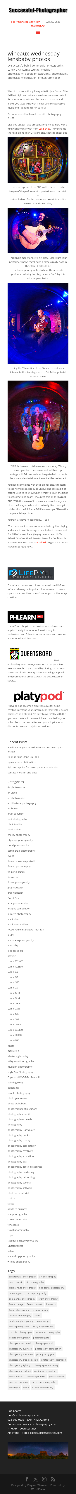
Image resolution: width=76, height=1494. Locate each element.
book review (14, 829)
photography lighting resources (25, 1166)
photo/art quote (41, 1337)
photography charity (19, 1140)
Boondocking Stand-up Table (23, 757)
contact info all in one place (22, 772)
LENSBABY (44, 128)
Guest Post (14, 898)
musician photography (20, 1066)
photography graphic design (23, 1359)
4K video (12, 792)
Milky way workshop (43, 1326)
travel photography (18, 1230)
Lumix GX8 (13, 1019)
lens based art (15, 950)
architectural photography (22, 803)
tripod (11, 1235)
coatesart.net (38, 25)
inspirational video (18, 924)
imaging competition (19, 908)
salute (11, 1203)
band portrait (16, 1282)
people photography (37, 73)
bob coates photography (51, 1287)
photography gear (49, 77)
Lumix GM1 (14, 1008)
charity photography (19, 834)
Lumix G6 (13, 971)
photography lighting (19, 1365)
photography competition (22, 1145)
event (11, 855)
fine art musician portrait (21, 861)
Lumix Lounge (30, 69)
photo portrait (16, 1376)
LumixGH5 (13, 1040)
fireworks (13, 877)
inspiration (13, 919)
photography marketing (21, 1172)
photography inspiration (53, 1359)
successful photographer (44, 1382)
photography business (20, 1348)
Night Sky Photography (20, 1072)
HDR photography (18, 903)
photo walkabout (17, 1103)
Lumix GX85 (14, 1024)
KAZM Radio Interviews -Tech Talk (26, 929)
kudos (11, 935)
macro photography (19, 1326)
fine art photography (19, 866)
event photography (48, 1298)
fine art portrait (16, 871)
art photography (47, 1276)
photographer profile (19, 1114)
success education (17, 1219)
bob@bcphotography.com (25, 21)
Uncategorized (15, 1245)
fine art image (16, 1304)
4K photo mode (16, 787)
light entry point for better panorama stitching (33, 767)
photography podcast (20, 1371)
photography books (19, 1135)
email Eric (42, 542)
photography (59, 73)
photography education (22, 77)
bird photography (17, 819)
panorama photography (47, 1332)
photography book (44, 1343)
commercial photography (47, 65)
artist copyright (16, 813)
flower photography (19, 882)
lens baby (13, 945)
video (11, 1251)
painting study (15, 1082)
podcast (12, 1198)
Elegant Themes (37, 1485)
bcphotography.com (44, 1424)
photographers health (20, 1119)
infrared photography (19, 914)
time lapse (13, 1224)
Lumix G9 (13, 987)
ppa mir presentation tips (21, 762)
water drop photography (21, 1256)
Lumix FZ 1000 (15, 961)
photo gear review (17, 1098)
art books (13, 808)
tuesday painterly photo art (23, 1240)
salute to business (17, 1209)
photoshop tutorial (18, 1193)
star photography (17, 1214)
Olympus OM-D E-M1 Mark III (24, 1077)
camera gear (15, 1293)
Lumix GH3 (14, 69)
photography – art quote (21, 1130)
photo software (57, 1376)
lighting (12, 956)
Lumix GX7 (13, 1014)
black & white (15, 824)
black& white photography (22, 1287)
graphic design (15, 887)
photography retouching (21, 1177)
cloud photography (18, 845)
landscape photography (21, 940)
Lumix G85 (13, 982)
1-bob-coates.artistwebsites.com (42, 1432)
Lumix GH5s (14, 1003)
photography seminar (20, 1182)
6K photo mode (16, 798)
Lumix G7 (13, 977)
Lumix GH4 (14, 998)
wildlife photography (19, 1261)
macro (11, 1045)
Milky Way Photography (21, 1061)
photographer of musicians (22, 1109)
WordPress (38, 1489)
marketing (13, 1050)
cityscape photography (20, 840)
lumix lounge (43, 1321)
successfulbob (20, 65)
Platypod (13, 705)
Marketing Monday (18, 1056)
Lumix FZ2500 (15, 966)
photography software (20, 1188)
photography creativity (20, 1151)
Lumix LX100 (15, 1035)
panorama (13, 1087)
